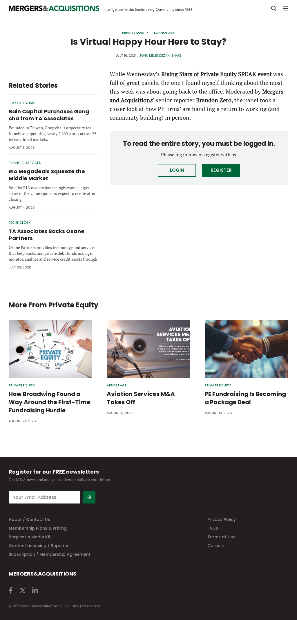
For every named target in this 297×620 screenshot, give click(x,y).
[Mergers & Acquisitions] (54, 8)
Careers (215, 546)
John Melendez (152, 55)
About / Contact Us (29, 519)
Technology (163, 32)
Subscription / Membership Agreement (49, 554)
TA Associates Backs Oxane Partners (46, 234)
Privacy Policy (221, 519)
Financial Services (25, 162)
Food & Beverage (23, 103)
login (177, 170)
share (176, 55)
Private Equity (135, 32)
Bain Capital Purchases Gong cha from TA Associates (49, 115)
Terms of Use (221, 537)
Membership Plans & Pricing (38, 528)
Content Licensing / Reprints (38, 546)
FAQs (212, 528)
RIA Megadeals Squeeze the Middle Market (47, 175)
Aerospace (116, 385)
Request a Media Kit (29, 537)
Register (221, 170)
